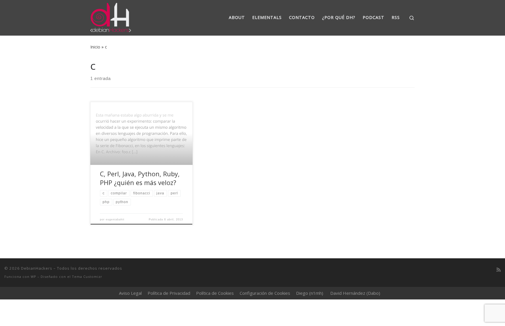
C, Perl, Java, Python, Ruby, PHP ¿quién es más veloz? (140, 178)
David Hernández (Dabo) (355, 293)
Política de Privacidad (169, 293)
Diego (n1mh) (309, 293)
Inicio (95, 47)
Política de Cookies (215, 293)
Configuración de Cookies (265, 293)
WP (33, 276)
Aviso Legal (130, 293)
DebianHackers (36, 268)
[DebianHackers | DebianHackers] (110, 16)
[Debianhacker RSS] (499, 269)
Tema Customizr (87, 276)
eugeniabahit (115, 219)
